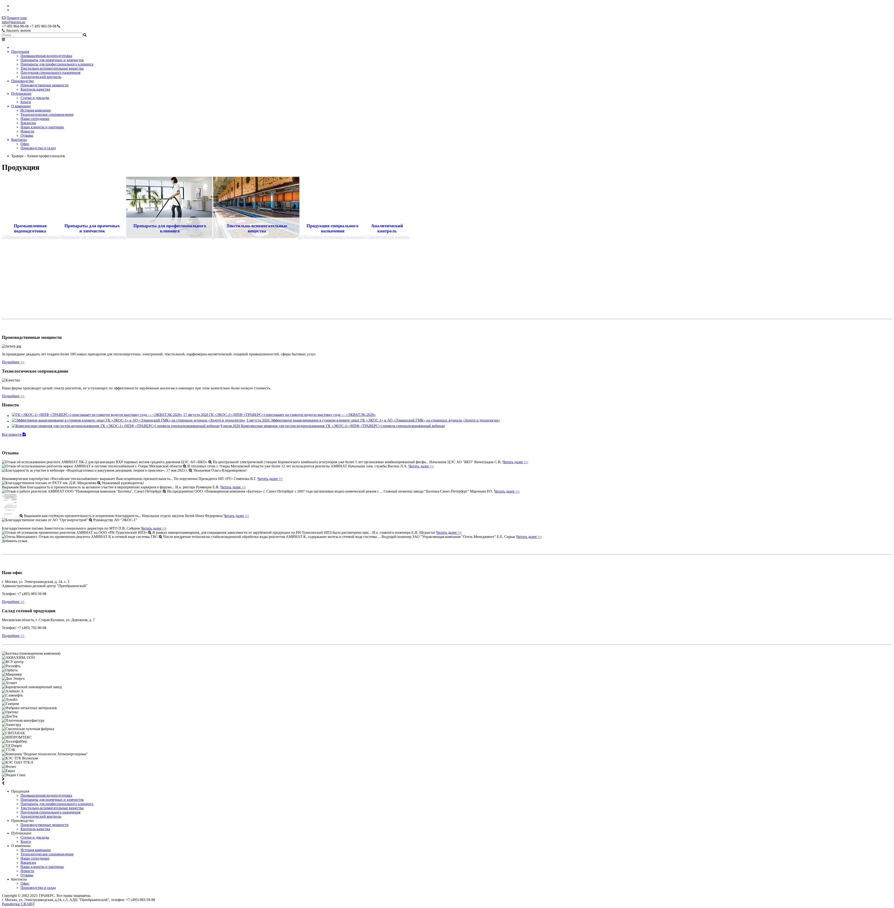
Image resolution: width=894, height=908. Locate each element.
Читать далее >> (515, 462)
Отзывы (26, 135)
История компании (35, 110)
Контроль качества (35, 89)
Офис (24, 144)
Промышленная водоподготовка (46, 56)
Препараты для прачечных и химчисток (52, 60)
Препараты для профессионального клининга (56, 64)
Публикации (21, 93)
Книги (25, 102)
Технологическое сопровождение (47, 114)
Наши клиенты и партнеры (42, 127)
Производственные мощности (44, 85)
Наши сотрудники (34, 119)
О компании (21, 106)
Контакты (19, 140)
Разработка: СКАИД (18, 904)
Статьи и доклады (34, 98)
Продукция (20, 52)
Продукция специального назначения (50, 73)
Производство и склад (38, 148)
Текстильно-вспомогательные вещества (52, 68)
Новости (27, 131)
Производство (22, 81)
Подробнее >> (13, 362)
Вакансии (28, 123)
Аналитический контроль (40, 77)
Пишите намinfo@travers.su (14, 20)
